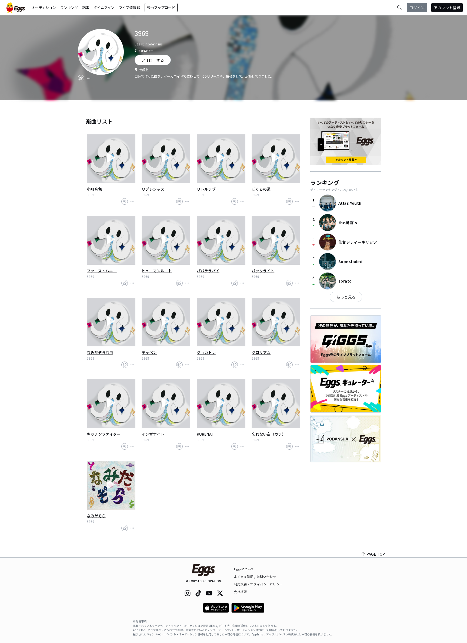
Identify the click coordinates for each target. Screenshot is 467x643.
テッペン (149, 352)
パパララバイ (208, 270)
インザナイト (153, 434)
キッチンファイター (104, 434)
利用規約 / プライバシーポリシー (258, 584)
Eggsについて (244, 569)
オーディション (44, 7)
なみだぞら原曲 (100, 352)
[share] (81, 78)
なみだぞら (96, 515)
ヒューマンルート (157, 270)
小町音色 (94, 189)
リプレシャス (153, 189)
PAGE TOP (375, 554)
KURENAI (205, 434)
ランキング (69, 7)
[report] (88, 78)
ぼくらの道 (261, 189)
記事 (85, 7)
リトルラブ (206, 189)
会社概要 (240, 591)
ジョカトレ (206, 352)
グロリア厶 (261, 352)
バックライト (263, 270)
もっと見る (345, 297)
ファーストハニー (102, 270)
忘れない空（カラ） (269, 434)
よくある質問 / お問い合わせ (255, 576)
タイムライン (104, 7)
